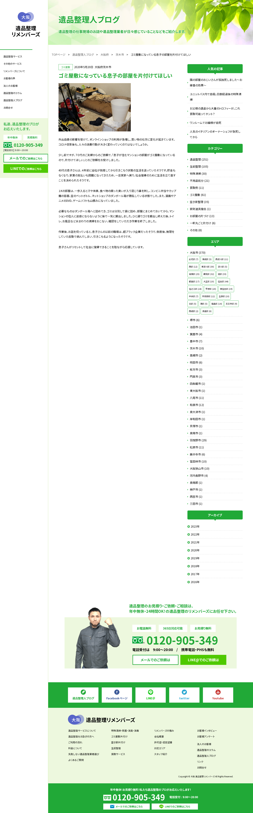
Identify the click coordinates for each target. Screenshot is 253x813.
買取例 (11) (197, 188)
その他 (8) (196, 230)
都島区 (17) (194, 281)
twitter (184, 698)
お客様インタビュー (207, 730)
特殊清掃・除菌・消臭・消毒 (125, 730)
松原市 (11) (197, 447)
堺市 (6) (195, 320)
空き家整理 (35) (199, 202)
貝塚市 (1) (196, 426)
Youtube (218, 698)
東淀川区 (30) (207, 266)
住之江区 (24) (195, 288)
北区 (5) (192, 303)
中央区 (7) (193, 296)
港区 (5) (203, 303)
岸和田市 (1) (197, 419)
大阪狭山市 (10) (199, 468)
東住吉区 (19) (226, 288)
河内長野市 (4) (199, 475)
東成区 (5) (207, 259)
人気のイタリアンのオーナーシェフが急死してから (215, 134)
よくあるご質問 (76, 760)
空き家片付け (118, 742)
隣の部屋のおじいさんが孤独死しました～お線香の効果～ (216, 82)
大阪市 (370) (197, 252)
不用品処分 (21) (199, 181)
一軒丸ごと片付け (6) (202, 223)
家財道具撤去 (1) (200, 209)
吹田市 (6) (196, 362)
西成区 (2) (193, 311)
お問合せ (8, 107)
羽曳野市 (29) (198, 440)
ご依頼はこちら (25, 158)
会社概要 (159, 736)
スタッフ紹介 (160, 754)
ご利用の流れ (75, 742)
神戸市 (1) (196, 489)
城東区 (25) (194, 273)
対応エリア (159, 748)
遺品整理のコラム (12, 93)
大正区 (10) (208, 281)
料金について (75, 748)
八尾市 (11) (197, 398)
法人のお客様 (204, 744)
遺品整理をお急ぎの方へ (81, 736)
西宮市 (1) (196, 496)
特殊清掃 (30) (198, 173)
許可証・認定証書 (163, 742)
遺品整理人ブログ (12, 100)
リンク (200, 761)
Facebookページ (117, 698)
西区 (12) (193, 266)
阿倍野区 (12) (208, 296)
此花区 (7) (193, 259)
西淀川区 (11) (221, 259)
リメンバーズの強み (164, 730)
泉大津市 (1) (197, 412)
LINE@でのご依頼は (203, 659)
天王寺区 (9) (231, 303)
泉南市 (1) (196, 433)
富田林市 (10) (198, 461)
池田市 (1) (196, 327)
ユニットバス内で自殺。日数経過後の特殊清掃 (215, 97)
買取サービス (118, 754)
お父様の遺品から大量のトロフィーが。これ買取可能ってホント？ (215, 111)
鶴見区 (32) (208, 273)
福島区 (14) (216, 303)
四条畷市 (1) (197, 383)
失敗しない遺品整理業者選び (83, 754)
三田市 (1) (196, 504)
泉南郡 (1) (196, 482)
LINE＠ (150, 698)
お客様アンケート (206, 736)
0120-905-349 (139, 797)
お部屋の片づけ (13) (202, 216)
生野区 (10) (224, 296)
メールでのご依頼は (155, 659)
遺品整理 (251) (199, 159)
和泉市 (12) (197, 405)
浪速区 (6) (207, 311)
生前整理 (116, 748)
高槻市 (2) (196, 355)
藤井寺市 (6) (197, 454)
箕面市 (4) (196, 334)
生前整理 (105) (199, 166)
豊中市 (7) (196, 341)
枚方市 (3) (196, 369)
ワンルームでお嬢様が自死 (205, 123)
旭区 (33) (222, 273)
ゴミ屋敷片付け (119, 736)
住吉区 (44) (223, 281)
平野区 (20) (210, 288)
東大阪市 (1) (197, 391)
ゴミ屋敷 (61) (198, 195)
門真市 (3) (196, 376)
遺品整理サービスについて (82, 730)
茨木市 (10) (197, 348)
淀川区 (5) (222, 266)
